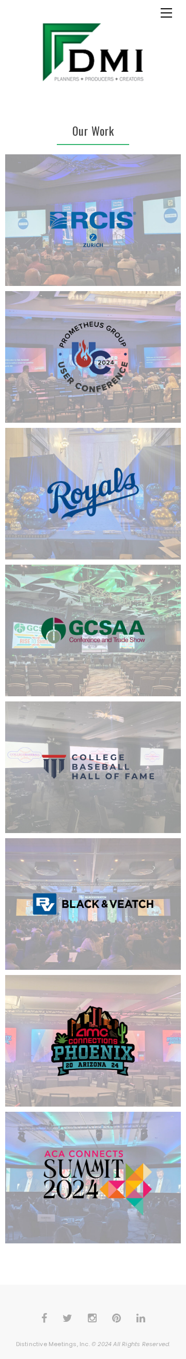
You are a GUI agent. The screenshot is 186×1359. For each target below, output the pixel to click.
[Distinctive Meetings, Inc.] (93, 52)
